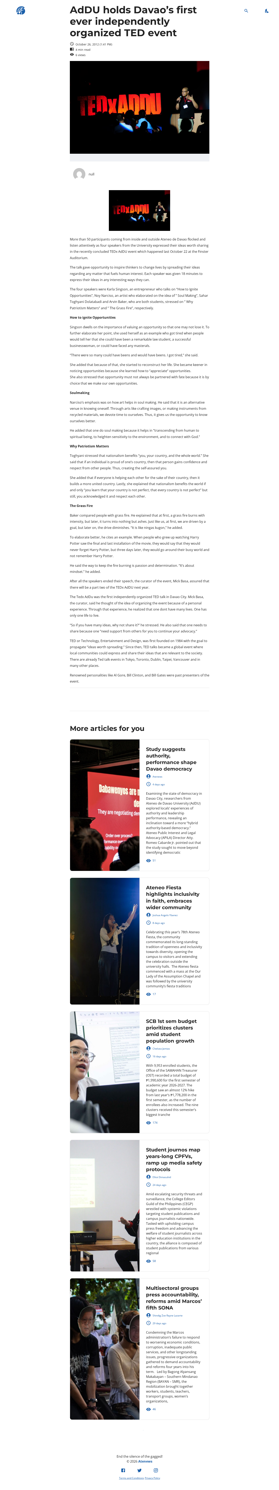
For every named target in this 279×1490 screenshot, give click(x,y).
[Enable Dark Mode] (267, 10)
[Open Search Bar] (246, 10)
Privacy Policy (152, 1478)
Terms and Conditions (131, 1478)
